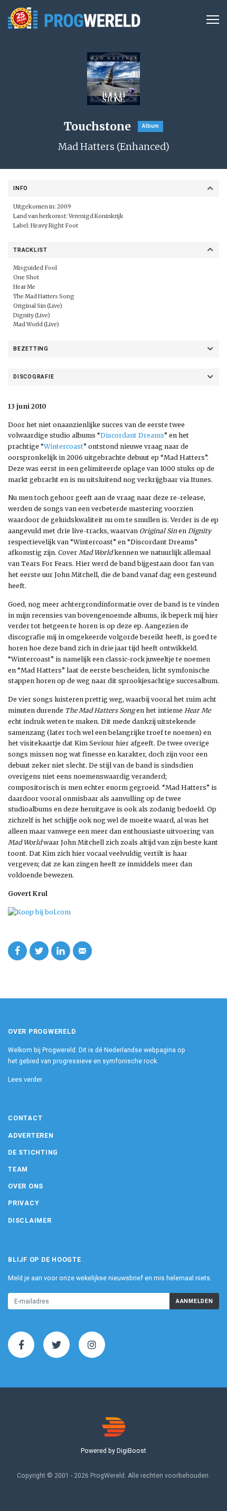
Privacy (23, 1203)
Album (150, 125)
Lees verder (25, 1079)
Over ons (25, 1186)
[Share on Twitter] (39, 950)
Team (18, 1169)
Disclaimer (30, 1220)
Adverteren (31, 1135)
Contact (25, 1118)
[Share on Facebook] (17, 950)
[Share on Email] (82, 950)
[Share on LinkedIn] (60, 950)
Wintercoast (63, 446)
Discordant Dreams (132, 435)
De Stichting (33, 1152)
